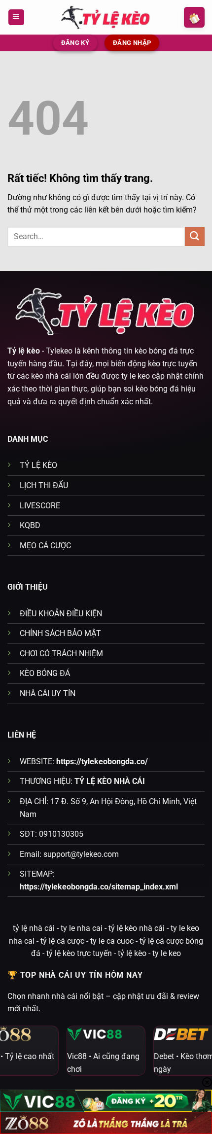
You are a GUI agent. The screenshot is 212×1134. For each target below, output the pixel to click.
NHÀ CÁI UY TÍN (47, 693)
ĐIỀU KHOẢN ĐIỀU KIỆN (61, 613)
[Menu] (16, 17)
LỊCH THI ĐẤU (44, 485)
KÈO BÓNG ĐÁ (45, 673)
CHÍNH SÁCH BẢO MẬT (60, 633)
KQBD (30, 525)
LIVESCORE (40, 505)
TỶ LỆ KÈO (38, 465)
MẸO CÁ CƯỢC (45, 545)
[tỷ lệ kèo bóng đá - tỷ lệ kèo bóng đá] (106, 17)
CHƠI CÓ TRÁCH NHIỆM (61, 653)
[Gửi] (195, 236)
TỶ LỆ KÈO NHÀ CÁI (109, 781)
